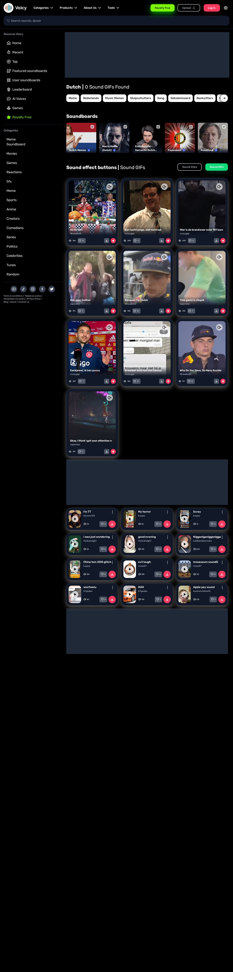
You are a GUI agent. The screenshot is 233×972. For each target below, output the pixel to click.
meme (73, 98)
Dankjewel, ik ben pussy (85, 370)
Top (15, 62)
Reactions (14, 172)
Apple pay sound (204, 587)
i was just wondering (96, 536)
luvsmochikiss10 (201, 591)
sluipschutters (140, 98)
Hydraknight (89, 541)
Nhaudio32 (75, 233)
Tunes (11, 265)
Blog (6, 302)
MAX (141, 587)
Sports (12, 200)
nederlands (91, 98)
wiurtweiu (89, 587)
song (160, 98)
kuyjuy (141, 515)
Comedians (15, 228)
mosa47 (142, 566)
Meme (11, 191)
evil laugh (144, 562)
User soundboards (26, 80)
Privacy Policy (33, 299)
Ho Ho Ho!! (76, 229)
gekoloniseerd (180, 98)
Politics (12, 246)
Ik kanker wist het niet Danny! (143, 370)
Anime (11, 209)
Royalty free (21, 117)
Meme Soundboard (16, 141)
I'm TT (87, 511)
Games (17, 108)
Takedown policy (33, 296)
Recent (17, 52)
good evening (147, 536)
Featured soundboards (29, 71)
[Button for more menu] (112, 512)
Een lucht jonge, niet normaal (143, 229)
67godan (87, 591)
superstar (75, 304)
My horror (144, 511)
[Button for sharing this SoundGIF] (113, 240)
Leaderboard (22, 89)
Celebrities (15, 256)
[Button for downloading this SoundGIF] (106, 240)
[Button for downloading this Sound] (112, 524)
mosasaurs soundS (205, 562)
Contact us (23, 302)
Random (13, 274)
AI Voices (19, 99)
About (13, 302)
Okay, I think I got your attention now (92, 440)
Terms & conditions (13, 296)
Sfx (9, 181)
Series (11, 237)
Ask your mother (80, 300)
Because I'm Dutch (136, 300)
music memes (114, 98)
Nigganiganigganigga (207, 536)
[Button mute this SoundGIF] (109, 186)
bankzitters (205, 98)
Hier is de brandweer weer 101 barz (201, 229)
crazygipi (129, 233)
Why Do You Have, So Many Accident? (203, 370)
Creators (13, 219)
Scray (197, 511)
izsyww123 (89, 515)
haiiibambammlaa (202, 541)
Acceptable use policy (14, 299)
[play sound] (75, 519)
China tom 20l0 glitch (97, 562)
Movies (12, 154)
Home (16, 43)
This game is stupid (192, 300)
